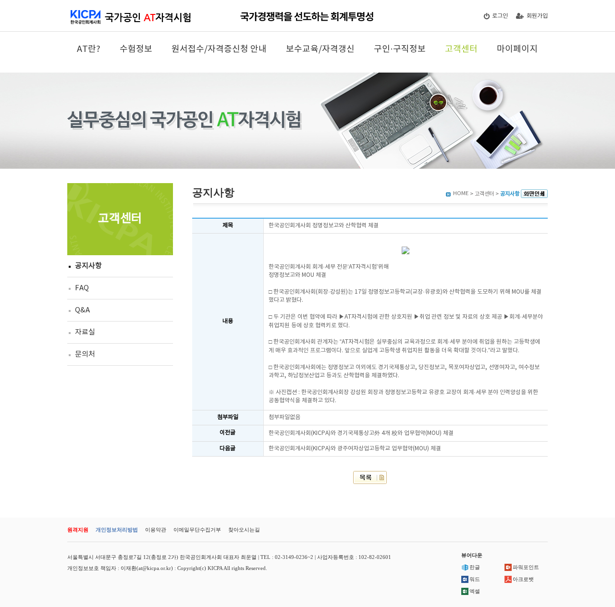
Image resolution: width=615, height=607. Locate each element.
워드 (474, 579)
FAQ (82, 288)
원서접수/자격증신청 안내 (219, 49)
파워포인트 (526, 567)
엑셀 (474, 591)
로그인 (500, 16)
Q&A (82, 310)
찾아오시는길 (244, 530)
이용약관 (155, 530)
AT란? (88, 49)
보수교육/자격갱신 (320, 49)
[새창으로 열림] (534, 194)
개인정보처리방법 (117, 530)
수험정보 (136, 49)
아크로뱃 (523, 579)
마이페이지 (517, 49)
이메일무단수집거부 (197, 530)
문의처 (85, 354)
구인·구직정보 (400, 49)
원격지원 (77, 530)
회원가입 (537, 16)
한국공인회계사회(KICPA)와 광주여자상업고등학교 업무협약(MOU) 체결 (355, 449)
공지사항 (88, 266)
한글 (474, 567)
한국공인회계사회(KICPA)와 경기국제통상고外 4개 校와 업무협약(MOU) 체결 (361, 433)
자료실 (85, 332)
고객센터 (461, 49)
